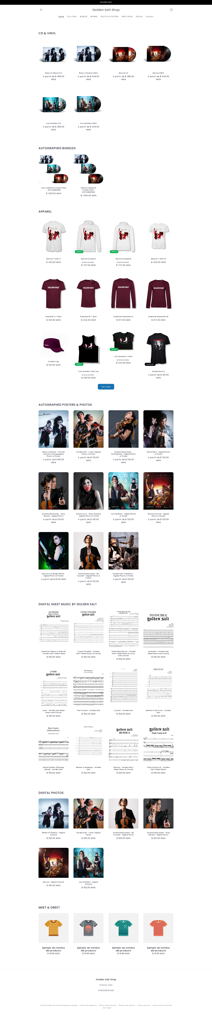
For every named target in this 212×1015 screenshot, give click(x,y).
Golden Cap (53, 362)
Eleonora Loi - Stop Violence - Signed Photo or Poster (88, 515)
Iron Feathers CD (53, 123)
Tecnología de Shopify (69, 1005)
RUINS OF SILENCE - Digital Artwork (53, 834)
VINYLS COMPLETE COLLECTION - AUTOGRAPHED (88, 190)
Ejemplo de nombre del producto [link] (53, 949)
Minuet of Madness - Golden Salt (88, 769)
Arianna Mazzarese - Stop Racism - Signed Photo (53, 515)
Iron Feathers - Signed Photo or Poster (123, 515)
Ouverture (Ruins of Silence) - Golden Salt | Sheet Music (53, 653)
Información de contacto (162, 1005)
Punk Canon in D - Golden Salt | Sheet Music (158, 769)
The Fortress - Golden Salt (88, 711)
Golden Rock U (158, 371)
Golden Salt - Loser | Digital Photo (88, 834)
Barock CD (123, 73)
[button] (41, 10)
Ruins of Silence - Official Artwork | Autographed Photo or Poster (53, 454)
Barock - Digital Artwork (53, 882)
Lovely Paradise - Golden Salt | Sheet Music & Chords (88, 653)
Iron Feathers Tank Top (88, 371)
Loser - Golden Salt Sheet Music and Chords (53, 712)
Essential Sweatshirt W (158, 317)
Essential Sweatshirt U (123, 317)
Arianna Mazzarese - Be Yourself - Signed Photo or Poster (88, 576)
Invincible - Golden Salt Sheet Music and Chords (158, 653)
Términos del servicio (127, 1005)
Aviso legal (107, 1008)
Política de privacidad (107, 1005)
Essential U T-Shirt (53, 317)
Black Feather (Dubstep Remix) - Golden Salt (53, 769)
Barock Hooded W (123, 259)
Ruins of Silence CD (53, 73)
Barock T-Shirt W (158, 259)
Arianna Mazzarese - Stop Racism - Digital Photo (158, 834)
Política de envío (143, 1005)
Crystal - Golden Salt (123, 711)
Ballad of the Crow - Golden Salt (158, 712)
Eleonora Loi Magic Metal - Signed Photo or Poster (53, 575)
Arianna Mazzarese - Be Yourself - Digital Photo (123, 834)
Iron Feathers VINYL (88, 123)
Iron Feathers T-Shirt (123, 357)
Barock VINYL (158, 73)
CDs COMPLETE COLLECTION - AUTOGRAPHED (53, 189)
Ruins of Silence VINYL (88, 73)
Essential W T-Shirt (88, 317)
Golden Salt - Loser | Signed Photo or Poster (88, 453)
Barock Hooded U (88, 259)
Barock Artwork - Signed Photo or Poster (158, 515)
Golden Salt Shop (53, 1005)
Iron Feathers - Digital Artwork (88, 883)
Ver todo (106, 386)
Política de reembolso (88, 1005)
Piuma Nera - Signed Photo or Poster (158, 453)
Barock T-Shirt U (53, 259)
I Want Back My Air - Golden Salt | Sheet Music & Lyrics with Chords (123, 654)
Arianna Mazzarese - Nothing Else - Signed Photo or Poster (123, 454)
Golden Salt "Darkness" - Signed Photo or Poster (123, 575)
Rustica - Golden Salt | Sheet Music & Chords (123, 769)
